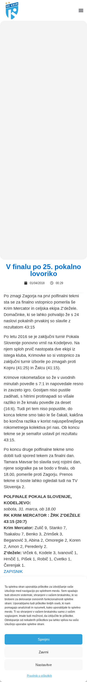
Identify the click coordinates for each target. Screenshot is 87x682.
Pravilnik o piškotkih (39, 675)
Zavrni (43, 652)
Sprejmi (43, 639)
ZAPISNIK (13, 571)
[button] (81, 10)
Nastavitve (43, 665)
